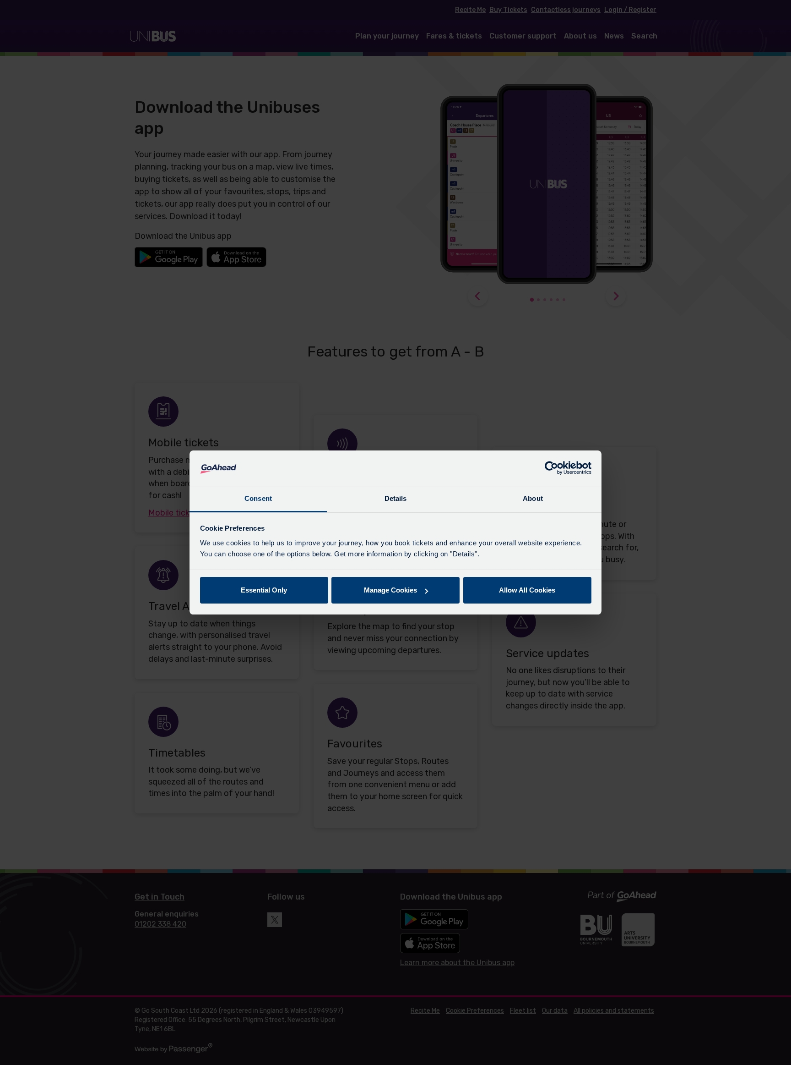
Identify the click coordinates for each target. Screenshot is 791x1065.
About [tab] (533, 498)
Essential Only (264, 590)
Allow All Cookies (527, 590)
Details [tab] (396, 498)
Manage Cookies (390, 590)
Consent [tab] (258, 498)
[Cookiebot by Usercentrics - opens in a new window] (551, 468)
